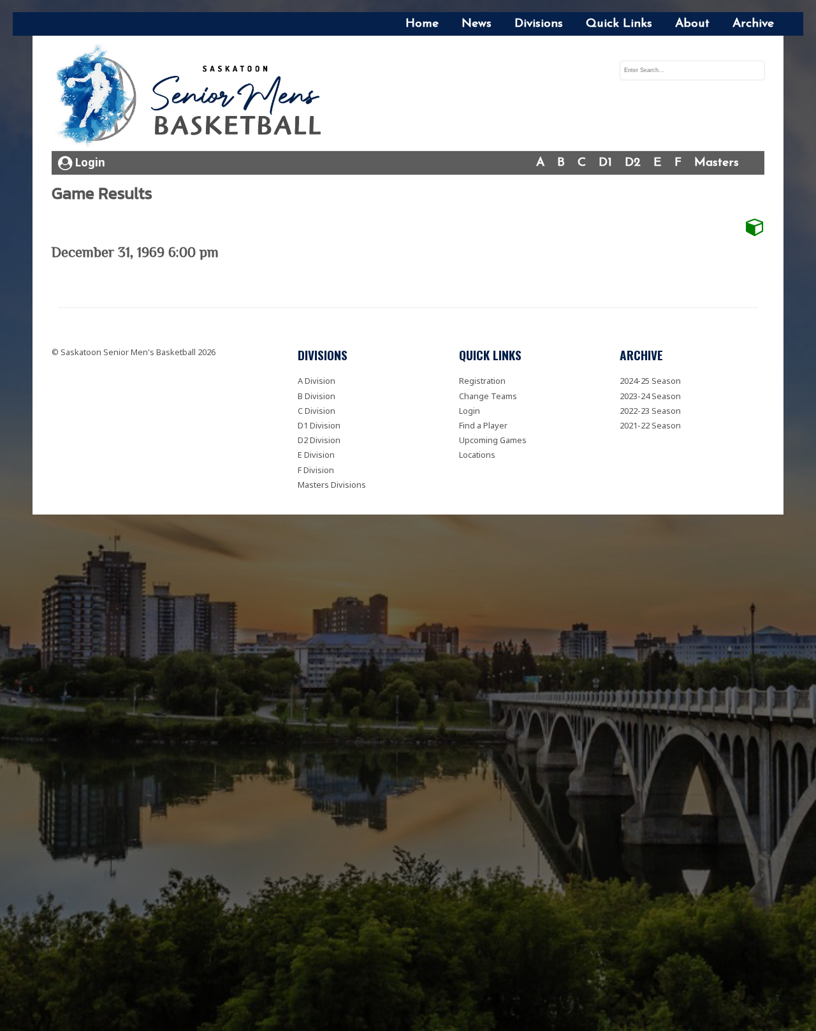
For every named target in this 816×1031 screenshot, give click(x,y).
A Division (316, 380)
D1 (605, 163)
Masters (716, 163)
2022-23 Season (650, 410)
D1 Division (319, 425)
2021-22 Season (650, 425)
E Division (316, 454)
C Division (316, 410)
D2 (633, 163)
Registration (482, 380)
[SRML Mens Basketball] (192, 96)
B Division (316, 396)
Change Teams (488, 396)
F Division (316, 470)
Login (89, 162)
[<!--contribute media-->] (755, 227)
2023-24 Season (650, 396)
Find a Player (483, 425)
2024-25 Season (650, 380)
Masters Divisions (332, 484)
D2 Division (319, 440)
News (477, 24)
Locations (477, 454)
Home (422, 24)
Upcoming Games (493, 440)
